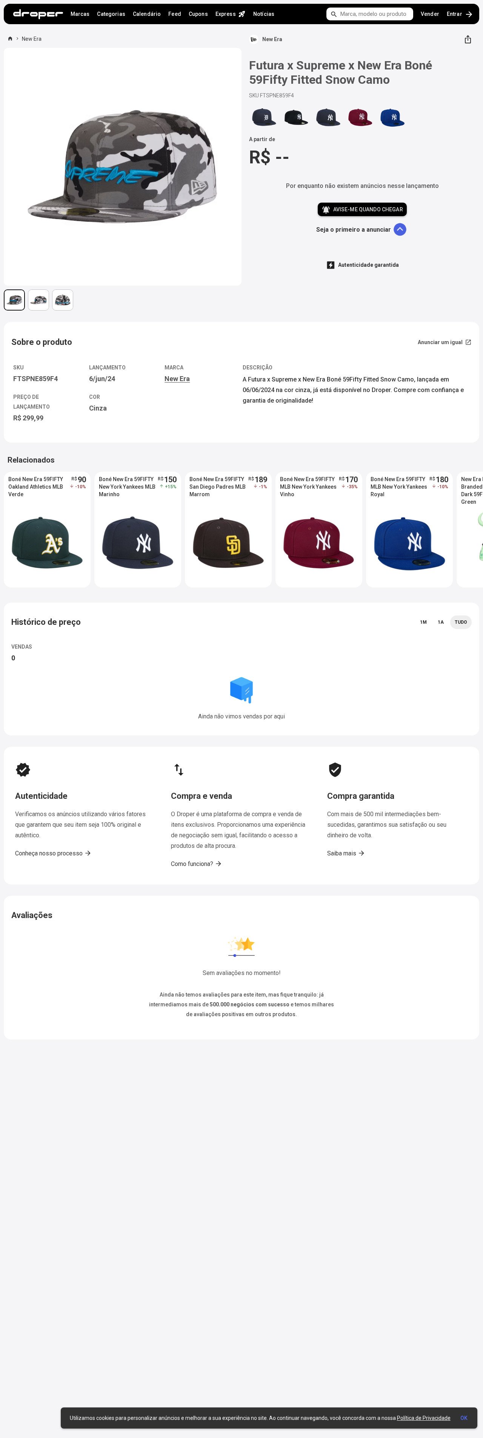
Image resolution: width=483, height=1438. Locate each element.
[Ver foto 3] (62, 300)
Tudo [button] (461, 622)
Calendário (147, 14)
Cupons (198, 14)
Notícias (263, 14)
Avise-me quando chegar (362, 209)
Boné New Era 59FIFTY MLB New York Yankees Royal (399, 486)
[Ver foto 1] (14, 300)
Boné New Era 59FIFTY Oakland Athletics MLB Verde (35, 486)
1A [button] (441, 622)
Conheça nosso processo (53, 853)
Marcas (80, 14)
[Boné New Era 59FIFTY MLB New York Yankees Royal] (392, 117)
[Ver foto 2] (38, 300)
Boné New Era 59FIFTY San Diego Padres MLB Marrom (217, 486)
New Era (32, 39)
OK (464, 1418)
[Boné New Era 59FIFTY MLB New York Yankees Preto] (296, 117)
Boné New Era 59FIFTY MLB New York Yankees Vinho (308, 486)
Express (230, 14)
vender (430, 14)
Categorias (111, 14)
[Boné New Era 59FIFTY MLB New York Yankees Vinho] (360, 117)
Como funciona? (196, 863)
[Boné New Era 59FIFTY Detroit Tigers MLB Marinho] (264, 117)
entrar (460, 14)
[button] (47, 530)
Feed (174, 14)
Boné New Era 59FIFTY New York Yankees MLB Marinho (127, 486)
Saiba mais (346, 853)
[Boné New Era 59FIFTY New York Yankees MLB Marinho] (328, 117)
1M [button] (423, 622)
